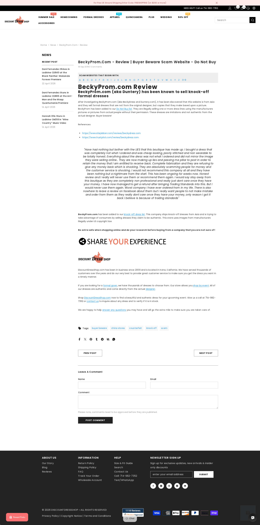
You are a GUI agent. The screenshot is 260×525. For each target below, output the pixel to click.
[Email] (108, 339)
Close (216, 3)
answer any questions (114, 309)
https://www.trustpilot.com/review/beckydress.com (110, 137)
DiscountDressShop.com (97, 297)
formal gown (110, 285)
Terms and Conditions (97, 516)
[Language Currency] (253, 8)
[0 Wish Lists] (235, 8)
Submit (203, 474)
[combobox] (232, 20)
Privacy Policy (50, 516)
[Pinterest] (91, 339)
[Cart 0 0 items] (241, 8)
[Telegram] (102, 339)
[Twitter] (85, 339)
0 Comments (95, 66)
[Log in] (229, 8)
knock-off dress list (134, 214)
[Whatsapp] (113, 339)
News (53, 45)
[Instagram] (161, 486)
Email (153, 379)
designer (150, 288)
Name (81, 379)
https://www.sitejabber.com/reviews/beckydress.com (111, 133)
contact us (93, 301)
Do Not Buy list (124, 108)
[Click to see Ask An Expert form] (247, 512)
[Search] (235, 20)
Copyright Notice (71, 516)
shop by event (201, 285)
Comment (83, 392)
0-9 (184, 79)
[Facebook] (79, 339)
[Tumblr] (96, 339)
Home (43, 45)
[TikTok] (177, 486)
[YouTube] (185, 486)
